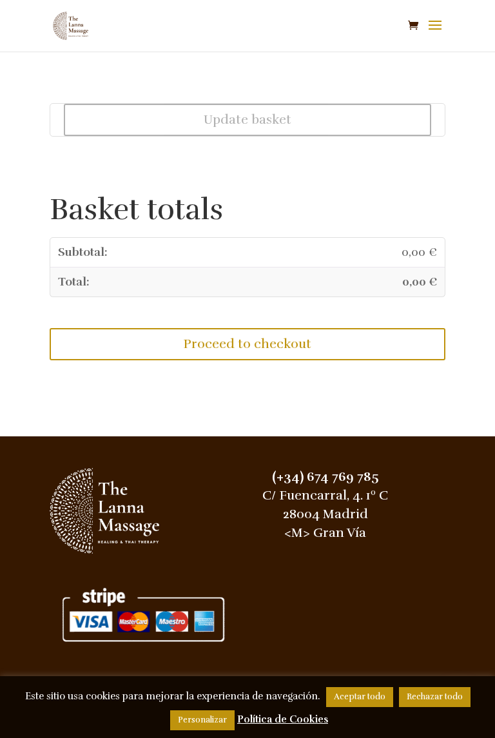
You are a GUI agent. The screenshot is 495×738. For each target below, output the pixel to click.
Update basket (247, 120)
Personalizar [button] (202, 720)
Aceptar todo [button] (359, 697)
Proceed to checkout (247, 344)
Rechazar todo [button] (435, 697)
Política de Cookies (282, 719)
